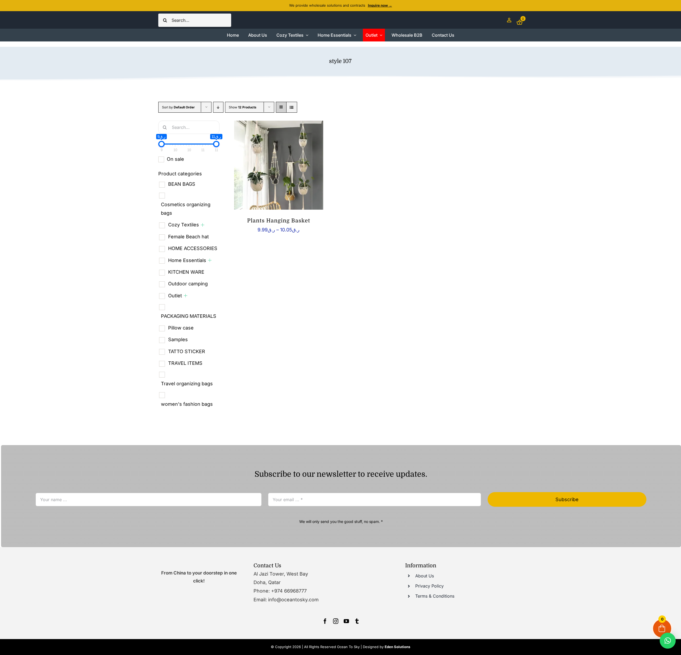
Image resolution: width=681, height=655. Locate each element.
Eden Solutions (397, 647)
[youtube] (346, 621)
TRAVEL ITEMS (185, 363)
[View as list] (291, 107)
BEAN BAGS (181, 184)
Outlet (175, 295)
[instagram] (335, 621)
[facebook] (325, 621)
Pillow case (181, 328)
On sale (175, 159)
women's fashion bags (187, 404)
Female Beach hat (188, 236)
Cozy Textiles (183, 224)
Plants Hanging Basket (278, 221)
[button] (668, 641)
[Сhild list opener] (202, 225)
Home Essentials (187, 260)
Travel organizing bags (187, 383)
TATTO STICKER (186, 351)
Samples (178, 339)
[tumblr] (357, 621)
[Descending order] (218, 107)
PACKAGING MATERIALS (188, 316)
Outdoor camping (188, 283)
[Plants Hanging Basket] (278, 165)
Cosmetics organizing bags (185, 209)
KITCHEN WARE (186, 272)
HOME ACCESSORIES (192, 248)
